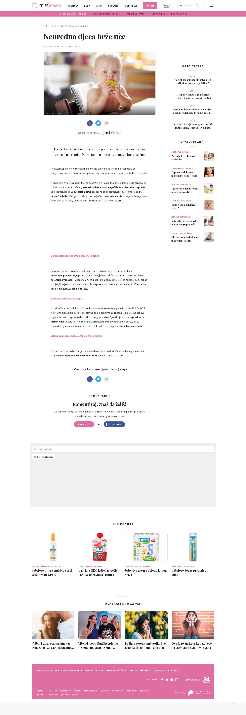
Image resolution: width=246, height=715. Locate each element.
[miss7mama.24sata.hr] (47, 5)
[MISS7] (167, 5)
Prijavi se (84, 424)
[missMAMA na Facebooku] (162, 679)
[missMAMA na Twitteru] (167, 679)
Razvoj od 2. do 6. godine (74, 26)
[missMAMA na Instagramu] (176, 679)
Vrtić (53, 26)
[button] (211, 6)
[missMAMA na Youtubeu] (172, 679)
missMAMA (54, 46)
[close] (232, 703)
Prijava (116, 424)
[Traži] (197, 6)
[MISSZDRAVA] (183, 5)
